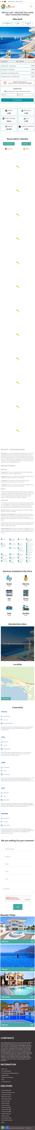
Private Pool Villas (6, 1111)
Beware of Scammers (7, 1077)
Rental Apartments (7, 1099)
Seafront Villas (5, 1103)
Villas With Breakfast (7, 1120)
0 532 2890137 (12, 1)
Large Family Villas (6, 1109)
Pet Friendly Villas (6, 1090)
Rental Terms (5, 1075)
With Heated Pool (6, 1113)
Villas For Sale (5, 1115)
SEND (17, 907)
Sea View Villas (6, 1105)
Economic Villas (6, 1101)
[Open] (31, 6)
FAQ (3, 1079)
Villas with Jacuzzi (6, 1096)
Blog (3, 1122)
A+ (7, 1127)
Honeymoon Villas (6, 1094)
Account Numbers (6, 1071)
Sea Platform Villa (6, 1118)
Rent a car (4, 1069)
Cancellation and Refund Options (10, 1073)
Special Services (6, 1081)
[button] (33, 28)
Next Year (25, 144)
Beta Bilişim (28, 1128)
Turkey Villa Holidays (19, 1128)
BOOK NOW (18, 100)
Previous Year (9, 144)
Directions (6, 698)
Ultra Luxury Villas (6, 1107)
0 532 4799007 (20, 1)
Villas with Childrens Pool (8, 1092)
